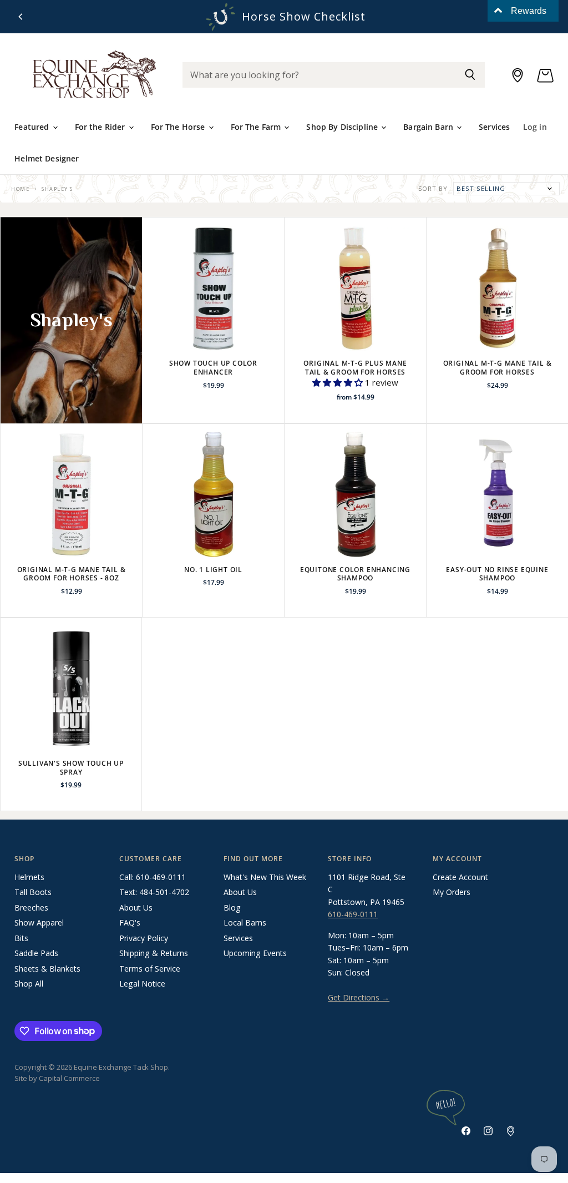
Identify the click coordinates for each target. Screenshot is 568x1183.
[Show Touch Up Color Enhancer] (213, 288)
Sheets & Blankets (47, 968)
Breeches (31, 907)
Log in (535, 127)
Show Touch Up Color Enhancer (213, 367)
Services (494, 127)
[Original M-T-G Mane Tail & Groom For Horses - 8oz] (71, 494)
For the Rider (101, 127)
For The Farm (257, 127)
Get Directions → (358, 997)
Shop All (28, 983)
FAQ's (129, 922)
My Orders (451, 892)
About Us (136, 907)
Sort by (433, 189)
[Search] (470, 75)
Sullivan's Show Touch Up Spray (71, 768)
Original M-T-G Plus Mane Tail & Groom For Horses (355, 367)
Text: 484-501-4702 (154, 892)
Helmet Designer (46, 158)
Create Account (460, 877)
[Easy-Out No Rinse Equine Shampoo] (497, 494)
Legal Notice (142, 983)
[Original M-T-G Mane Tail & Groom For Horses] (497, 288)
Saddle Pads (36, 953)
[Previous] (21, 16)
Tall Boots (33, 892)
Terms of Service (149, 968)
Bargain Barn (429, 127)
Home (20, 189)
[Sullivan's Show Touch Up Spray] (71, 688)
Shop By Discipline (343, 127)
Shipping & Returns (153, 953)
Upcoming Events (255, 953)
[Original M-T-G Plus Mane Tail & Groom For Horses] (355, 288)
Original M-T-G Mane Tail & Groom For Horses (497, 367)
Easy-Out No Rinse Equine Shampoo (497, 574)
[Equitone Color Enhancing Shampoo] (355, 494)
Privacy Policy (143, 938)
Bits (21, 938)
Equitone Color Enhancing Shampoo (355, 574)
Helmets (29, 877)
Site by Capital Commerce (57, 1078)
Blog (232, 907)
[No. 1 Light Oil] (213, 494)
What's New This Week (265, 877)
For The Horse (179, 127)
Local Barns (245, 922)
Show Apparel (39, 922)
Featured (32, 127)
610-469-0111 (353, 914)
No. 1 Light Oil (213, 569)
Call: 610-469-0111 (152, 877)
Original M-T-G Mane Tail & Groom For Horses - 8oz (71, 574)
